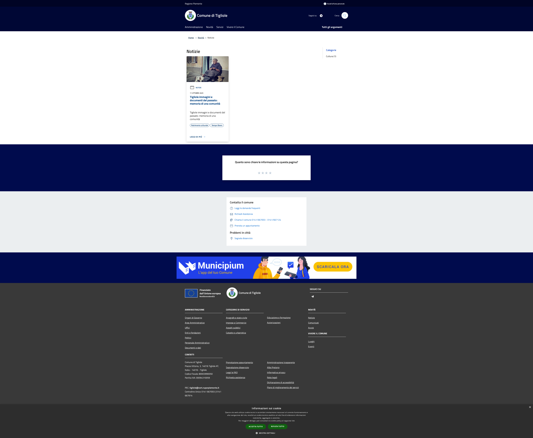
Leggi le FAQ (232, 372)
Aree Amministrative (195, 322)
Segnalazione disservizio (237, 367)
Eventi (311, 346)
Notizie (198, 87)
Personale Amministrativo (197, 342)
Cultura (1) (331, 56)
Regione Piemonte (193, 3)
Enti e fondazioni (193, 332)
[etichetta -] (270, 173)
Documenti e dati (193, 347)
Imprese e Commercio (236, 322)
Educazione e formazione (279, 317)
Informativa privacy (276, 372)
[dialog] (266, 421)
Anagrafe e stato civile (236, 317)
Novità (201, 37)
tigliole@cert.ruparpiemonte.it (204, 387)
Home (191, 37)
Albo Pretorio (273, 367)
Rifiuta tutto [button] (277, 426)
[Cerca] (344, 15)
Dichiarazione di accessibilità (280, 382)
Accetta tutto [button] (256, 426)
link (293, 421)
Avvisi (311, 327)
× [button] (530, 407)
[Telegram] (320, 15)
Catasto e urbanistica (236, 332)
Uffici (187, 327)
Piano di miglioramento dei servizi (283, 387)
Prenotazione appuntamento (239, 362)
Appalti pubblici (233, 327)
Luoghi (311, 341)
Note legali (272, 377)
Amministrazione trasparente (281, 362)
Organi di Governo (193, 317)
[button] (266, 433)
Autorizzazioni (274, 322)
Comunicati (313, 322)
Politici (188, 337)
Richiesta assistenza (235, 377)
